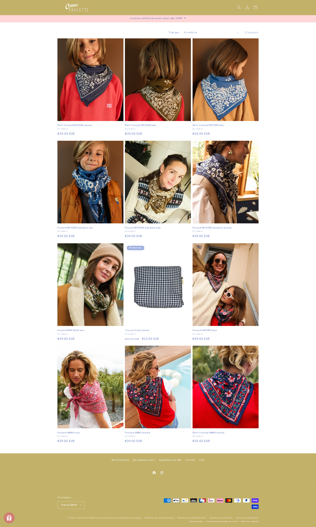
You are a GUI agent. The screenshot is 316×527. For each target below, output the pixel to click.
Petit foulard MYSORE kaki (140, 125)
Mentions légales (250, 521)
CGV (201, 460)
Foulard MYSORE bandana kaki (143, 228)
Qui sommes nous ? (144, 460)
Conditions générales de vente (222, 521)
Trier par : (174, 33)
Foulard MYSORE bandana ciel (75, 228)
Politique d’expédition (247, 517)
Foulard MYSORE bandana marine (212, 228)
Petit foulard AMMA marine (209, 433)
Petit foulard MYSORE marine (74, 125)
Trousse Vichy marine (137, 330)
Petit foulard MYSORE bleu (208, 125)
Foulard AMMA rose (68, 433)
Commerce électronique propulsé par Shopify (118, 517)
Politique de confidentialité (191, 517)
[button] (239, 7)
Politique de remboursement (159, 517)
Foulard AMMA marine (137, 433)
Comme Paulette (85, 517)
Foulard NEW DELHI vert (70, 330)
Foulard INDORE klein (205, 330)
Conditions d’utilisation (221, 517)
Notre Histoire (120, 460)
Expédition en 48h (170, 460)
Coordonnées (196, 521)
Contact (190, 460)
